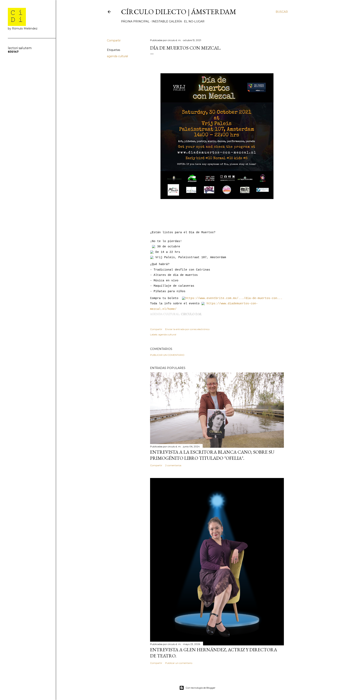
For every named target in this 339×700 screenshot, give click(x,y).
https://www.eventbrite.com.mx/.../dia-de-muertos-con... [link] (233, 298)
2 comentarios (173, 465)
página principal (135, 21)
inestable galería (167, 21)
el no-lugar (194, 21)
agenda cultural (117, 56)
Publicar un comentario (167, 354)
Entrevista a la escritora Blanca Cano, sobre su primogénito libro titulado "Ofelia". (212, 455)
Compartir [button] (114, 40)
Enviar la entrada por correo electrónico (187, 329)
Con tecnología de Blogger (200, 687)
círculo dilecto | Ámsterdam (178, 11)
